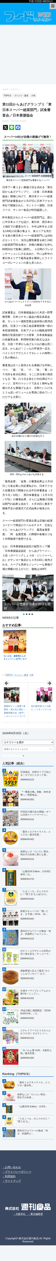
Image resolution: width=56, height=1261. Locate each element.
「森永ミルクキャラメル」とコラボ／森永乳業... (35, 833)
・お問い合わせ (11, 1167)
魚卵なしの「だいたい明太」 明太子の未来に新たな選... (36, 853)
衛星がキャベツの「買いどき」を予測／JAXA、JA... (34, 912)
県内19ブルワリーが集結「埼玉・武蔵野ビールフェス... (35, 932)
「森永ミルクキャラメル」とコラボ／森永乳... (33, 1084)
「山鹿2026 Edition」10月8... (32, 1106)
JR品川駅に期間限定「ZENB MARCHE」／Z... (35, 1012)
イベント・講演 (21, 675)
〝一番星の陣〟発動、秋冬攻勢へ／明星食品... (35, 793)
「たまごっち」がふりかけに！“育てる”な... (33, 1120)
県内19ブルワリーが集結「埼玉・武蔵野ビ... (32, 1132)
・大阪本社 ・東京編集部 (28, 1214)
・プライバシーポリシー (16, 1171)
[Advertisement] (28, 54)
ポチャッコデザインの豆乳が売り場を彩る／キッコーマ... (35, 952)
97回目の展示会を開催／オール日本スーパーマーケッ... (35, 813)
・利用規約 (9, 1176)
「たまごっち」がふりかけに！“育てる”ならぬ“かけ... (34, 893)
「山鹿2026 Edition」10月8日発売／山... (35, 873)
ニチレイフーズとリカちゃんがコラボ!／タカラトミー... (35, 1032)
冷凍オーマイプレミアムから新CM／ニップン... (35, 992)
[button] (24, 614)
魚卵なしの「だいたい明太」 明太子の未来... (33, 1096)
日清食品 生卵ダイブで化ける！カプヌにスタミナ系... (35, 773)
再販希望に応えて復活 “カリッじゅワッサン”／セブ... (35, 972)
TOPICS (9, 675)
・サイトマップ (11, 1180)
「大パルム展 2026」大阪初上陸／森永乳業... (36, 1052)
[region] (28, 595)
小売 (31, 675)
